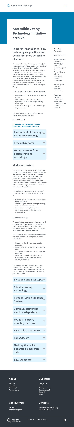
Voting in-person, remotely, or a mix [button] (24, 321)
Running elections (45, 388)
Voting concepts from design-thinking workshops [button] (26, 154)
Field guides (43, 384)
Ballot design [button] (21, 338)
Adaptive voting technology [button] (23, 288)
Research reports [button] (24, 143)
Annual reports (14, 390)
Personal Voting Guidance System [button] (28, 299)
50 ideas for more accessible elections (26, 124)
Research (42, 392)
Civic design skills (44, 390)
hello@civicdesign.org (50, 408)
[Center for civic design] (19, 5)
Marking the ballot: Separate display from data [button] (27, 349)
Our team (12, 386)
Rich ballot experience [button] (27, 330)
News (41, 394)
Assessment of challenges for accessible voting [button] (29, 133)
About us (12, 384)
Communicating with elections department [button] (26, 310)
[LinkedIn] (65, 420)
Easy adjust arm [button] (23, 359)
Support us (12, 408)
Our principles (13, 388)
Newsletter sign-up (15, 410)
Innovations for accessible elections (26, 126)
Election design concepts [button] (28, 279)
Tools (41, 386)
